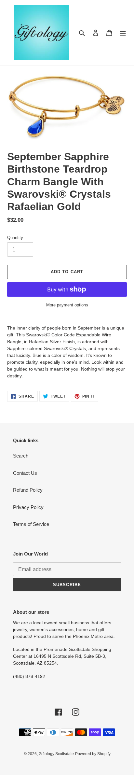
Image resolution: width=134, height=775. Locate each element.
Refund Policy (28, 490)
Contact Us (25, 473)
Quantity (15, 237)
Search (20, 455)
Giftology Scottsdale (56, 754)
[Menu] (123, 33)
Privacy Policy (28, 507)
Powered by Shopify (93, 754)
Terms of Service (31, 524)
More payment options (67, 305)
